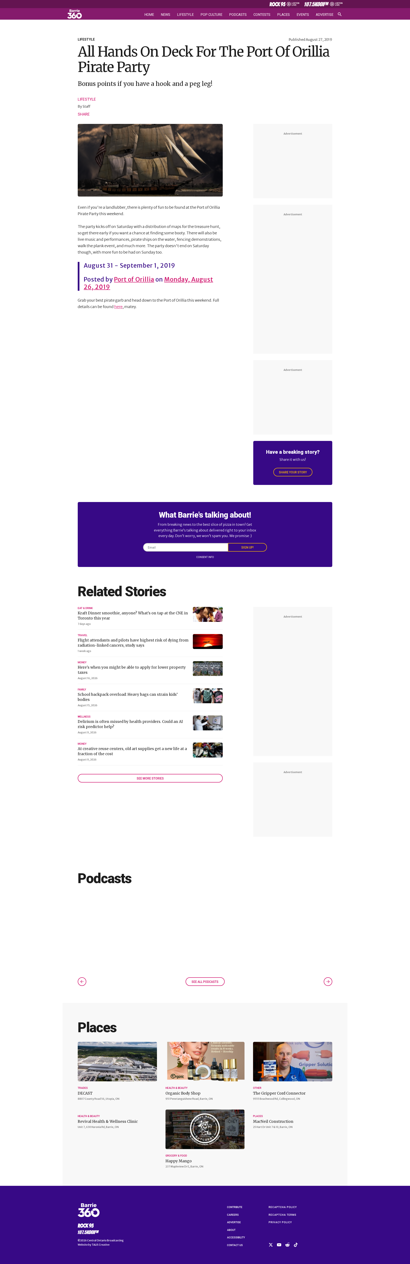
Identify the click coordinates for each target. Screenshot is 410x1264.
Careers (233, 1214)
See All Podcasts (205, 982)
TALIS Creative (101, 1244)
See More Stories (150, 778)
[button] (82, 981)
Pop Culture (211, 14)
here (118, 306)
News (165, 14)
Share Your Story (293, 472)
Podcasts (238, 14)
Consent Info (205, 557)
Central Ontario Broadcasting (105, 1240)
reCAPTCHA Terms (282, 1214)
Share (84, 114)
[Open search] (340, 14)
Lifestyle (185, 14)
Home (149, 14)
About (231, 1230)
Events (303, 14)
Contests (261, 14)
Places (283, 14)
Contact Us (235, 1245)
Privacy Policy (280, 1222)
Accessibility (236, 1237)
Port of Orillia (134, 279)
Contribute (234, 1207)
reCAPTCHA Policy (283, 1207)
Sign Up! (247, 547)
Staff (86, 106)
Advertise (324, 14)
